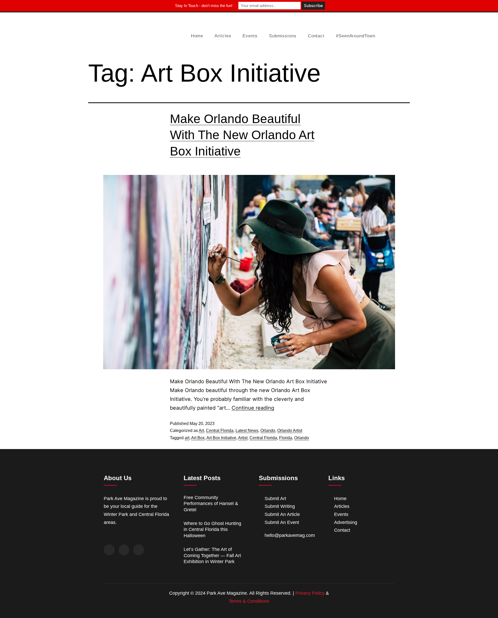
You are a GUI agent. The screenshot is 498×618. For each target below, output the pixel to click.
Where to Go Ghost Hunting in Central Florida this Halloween (212, 529)
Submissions (282, 35)
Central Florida (219, 430)
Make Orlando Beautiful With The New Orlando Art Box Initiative (242, 135)
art (187, 438)
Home (197, 35)
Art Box (198, 438)
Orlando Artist (289, 430)
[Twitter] (124, 549)
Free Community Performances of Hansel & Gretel (211, 503)
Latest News (247, 430)
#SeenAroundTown (355, 35)
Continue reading (253, 408)
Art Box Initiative (221, 438)
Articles (223, 35)
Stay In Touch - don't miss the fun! (203, 5)
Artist (242, 438)
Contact (316, 35)
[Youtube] (138, 549)
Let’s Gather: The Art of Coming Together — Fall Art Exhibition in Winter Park (212, 555)
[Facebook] (109, 549)
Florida (285, 438)
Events (250, 35)
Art (201, 430)
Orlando (267, 430)
